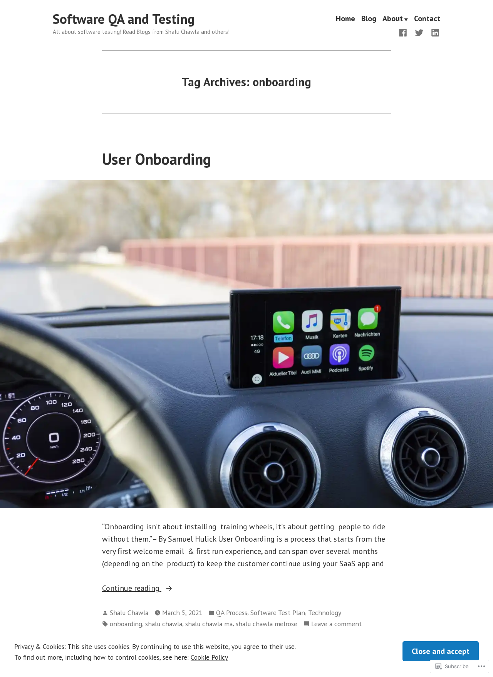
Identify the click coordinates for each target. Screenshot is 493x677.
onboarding (126, 623)
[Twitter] (419, 32)
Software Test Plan (277, 612)
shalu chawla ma (209, 623)
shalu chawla (163, 623)
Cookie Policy (209, 657)
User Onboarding (156, 159)
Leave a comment (336, 624)
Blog (368, 19)
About (392, 19)
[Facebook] (404, 32)
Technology (324, 612)
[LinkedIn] (433, 32)
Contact (427, 19)
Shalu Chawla (129, 612)
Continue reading (131, 588)
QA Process (231, 612)
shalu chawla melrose (266, 623)
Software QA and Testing (124, 19)
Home (345, 19)
